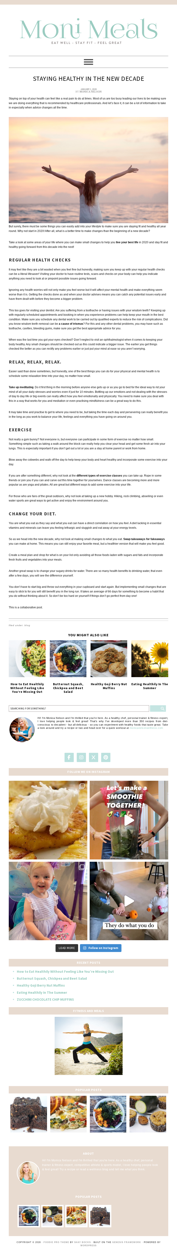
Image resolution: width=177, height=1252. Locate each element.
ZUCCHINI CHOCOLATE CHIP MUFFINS (45, 999)
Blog (27, 625)
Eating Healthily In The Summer (149, 686)
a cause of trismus (71, 323)
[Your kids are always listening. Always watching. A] (129, 901)
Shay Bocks (82, 1242)
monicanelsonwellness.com (146, 728)
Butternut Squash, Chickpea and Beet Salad (68, 688)
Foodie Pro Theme (56, 1242)
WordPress (88, 1245)
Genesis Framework (126, 1242)
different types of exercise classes (99, 475)
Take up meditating (21, 387)
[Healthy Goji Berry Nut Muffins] (109, 658)
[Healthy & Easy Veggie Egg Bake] (68, 1114)
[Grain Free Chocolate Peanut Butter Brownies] (28, 1114)
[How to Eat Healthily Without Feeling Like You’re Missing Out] (27, 658)
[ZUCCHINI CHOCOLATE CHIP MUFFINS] (148, 1114)
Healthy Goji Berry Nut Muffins (109, 686)
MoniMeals (88, 28)
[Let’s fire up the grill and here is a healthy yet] (48, 820)
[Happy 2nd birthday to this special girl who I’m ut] (48, 901)
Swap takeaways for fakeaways (144, 539)
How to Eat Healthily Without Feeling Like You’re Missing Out (27, 688)
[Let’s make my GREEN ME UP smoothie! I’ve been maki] (129, 820)
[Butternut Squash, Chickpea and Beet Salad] (68, 658)
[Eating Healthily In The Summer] (149, 658)
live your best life (126, 242)
